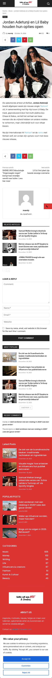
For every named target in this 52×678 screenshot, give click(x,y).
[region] (26, 656)
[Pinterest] (24, 39)
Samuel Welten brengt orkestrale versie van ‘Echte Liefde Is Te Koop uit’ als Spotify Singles (33, 233)
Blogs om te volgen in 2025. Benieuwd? (33, 530)
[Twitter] (18, 39)
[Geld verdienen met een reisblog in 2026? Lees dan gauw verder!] (10, 506)
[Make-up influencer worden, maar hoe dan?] (10, 520)
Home (5, 11)
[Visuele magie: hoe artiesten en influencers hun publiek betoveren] (10, 371)
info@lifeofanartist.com (21, 629)
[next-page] (8, 270)
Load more (25, 407)
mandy (10, 33)
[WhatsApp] (30, 39)
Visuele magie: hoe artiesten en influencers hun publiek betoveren (33, 466)
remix (40, 132)
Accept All (26, 659)
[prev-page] (4, 270)
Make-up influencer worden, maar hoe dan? (33, 517)
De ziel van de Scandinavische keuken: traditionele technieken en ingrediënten (33, 355)
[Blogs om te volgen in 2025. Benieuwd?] (10, 533)
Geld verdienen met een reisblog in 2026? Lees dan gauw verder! (32, 505)
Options (44, 106)
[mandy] (4, 33)
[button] (48, 206)
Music (11, 11)
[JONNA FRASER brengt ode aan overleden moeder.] (10, 261)
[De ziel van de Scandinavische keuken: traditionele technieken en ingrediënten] (10, 357)
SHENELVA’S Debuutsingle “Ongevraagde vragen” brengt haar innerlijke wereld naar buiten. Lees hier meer (13, 175)
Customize (26, 666)
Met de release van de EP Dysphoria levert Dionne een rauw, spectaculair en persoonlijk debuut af (33, 246)
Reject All (26, 672)
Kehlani (28, 132)
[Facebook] (13, 39)
